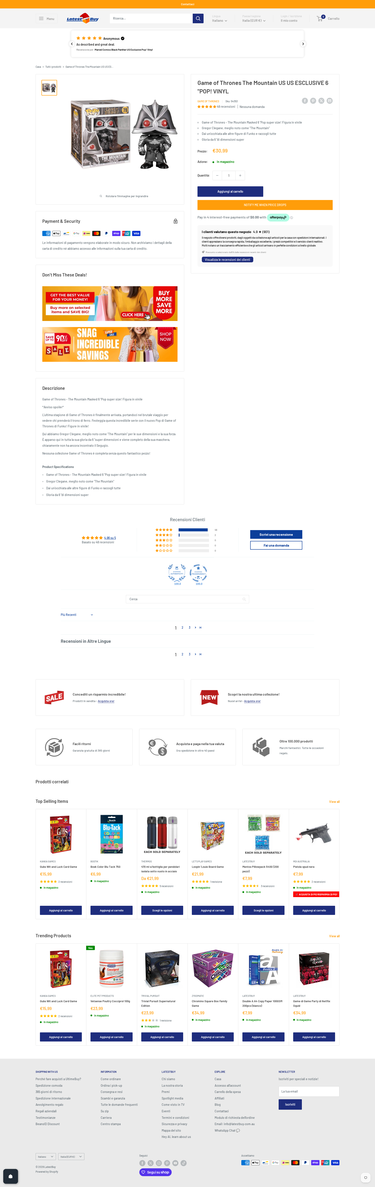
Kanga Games (48, 861)
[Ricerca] (198, 18)
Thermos (146, 861)
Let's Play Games (202, 861)
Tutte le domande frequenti (119, 1104)
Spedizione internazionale (53, 1098)
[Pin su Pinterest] (313, 101)
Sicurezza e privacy (174, 1124)
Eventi (166, 1111)
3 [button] (189, 627)
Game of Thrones (208, 101)
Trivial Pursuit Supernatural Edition (158, 1003)
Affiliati (219, 1098)
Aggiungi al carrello (230, 191)
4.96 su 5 (110, 538)
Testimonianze (46, 1117)
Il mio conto (289, 20)
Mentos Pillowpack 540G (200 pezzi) (260, 869)
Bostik (94, 861)
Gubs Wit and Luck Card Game (58, 866)
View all (334, 801)
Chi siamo (168, 1079)
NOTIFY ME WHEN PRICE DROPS (265, 205)
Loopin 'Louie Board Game (208, 866)
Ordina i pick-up (111, 1085)
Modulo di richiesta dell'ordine (235, 1117)
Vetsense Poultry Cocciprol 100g (110, 1001)
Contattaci (187, 4)
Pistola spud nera (303, 866)
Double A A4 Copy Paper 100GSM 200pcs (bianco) (262, 1003)
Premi (166, 1092)
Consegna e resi (112, 1092)
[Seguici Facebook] (142, 1163)
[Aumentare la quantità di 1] (240, 175)
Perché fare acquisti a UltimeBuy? (58, 1079)
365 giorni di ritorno (49, 1092)
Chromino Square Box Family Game (209, 1003)
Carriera (106, 1117)
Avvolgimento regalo (49, 1104)
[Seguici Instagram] (159, 1163)
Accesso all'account (228, 1085)
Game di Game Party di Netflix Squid (311, 1003)
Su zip (105, 1111)
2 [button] (182, 627)
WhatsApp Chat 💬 (227, 1130)
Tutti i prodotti (53, 66)
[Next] (339, 864)
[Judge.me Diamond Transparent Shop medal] (198, 573)
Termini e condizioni (175, 1117)
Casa (38, 66)
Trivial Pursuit (150, 995)
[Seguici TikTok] (184, 1163)
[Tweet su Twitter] (321, 101)
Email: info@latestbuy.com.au (235, 1124)
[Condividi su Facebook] (305, 101)
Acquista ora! (106, 701)
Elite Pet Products (102, 995)
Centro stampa (111, 1124)
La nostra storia (172, 1085)
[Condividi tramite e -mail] (330, 101)
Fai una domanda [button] (276, 545)
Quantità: (203, 175)
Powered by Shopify (47, 1171)
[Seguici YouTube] (175, 1163)
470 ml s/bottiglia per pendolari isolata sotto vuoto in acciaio (160, 869)
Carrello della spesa (228, 1092)
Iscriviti (290, 1104)
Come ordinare (111, 1079)
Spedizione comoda (49, 1085)
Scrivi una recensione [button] (276, 534)
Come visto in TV (173, 1104)
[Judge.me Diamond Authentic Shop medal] (177, 573)
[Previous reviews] (72, 44)
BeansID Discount (48, 1124)
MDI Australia (301, 861)
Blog (218, 1104)
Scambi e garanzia (113, 1098)
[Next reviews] (303, 44)
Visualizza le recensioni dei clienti (227, 259)
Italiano (42, 1156)
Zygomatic (198, 995)
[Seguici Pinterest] (167, 1163)
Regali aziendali (46, 1111)
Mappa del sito (171, 1130)
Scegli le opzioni (162, 910)
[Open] (10, 1176)
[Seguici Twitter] (151, 1163)
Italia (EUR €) (68, 1156)
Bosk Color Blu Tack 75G (105, 866)
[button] (187, 43)
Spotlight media (172, 1098)
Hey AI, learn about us (176, 1137)
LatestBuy (248, 861)
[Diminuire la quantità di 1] (217, 175)
